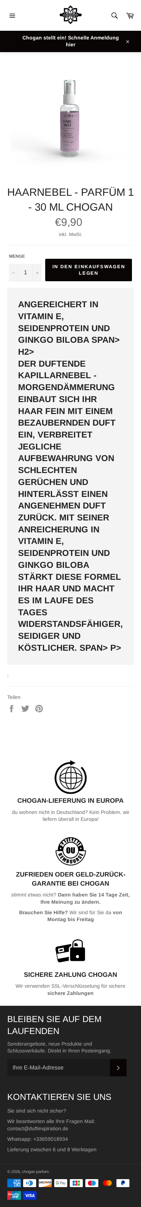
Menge (17, 256)
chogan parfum (35, 1171)
